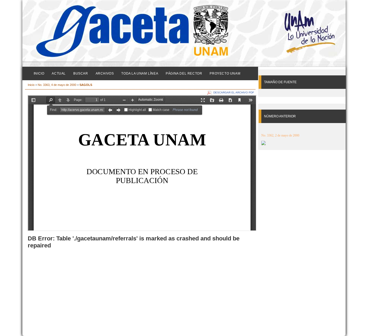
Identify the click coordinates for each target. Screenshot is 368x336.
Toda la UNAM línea (139, 73)
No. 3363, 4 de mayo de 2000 (57, 84)
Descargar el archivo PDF (233, 92)
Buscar (80, 73)
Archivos (105, 73)
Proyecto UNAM (225, 73)
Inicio (39, 73)
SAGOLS (85, 84)
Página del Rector (184, 73)
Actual (59, 73)
